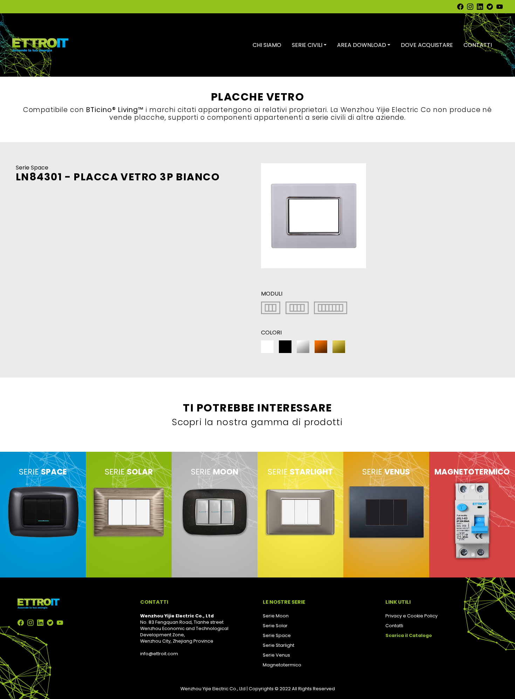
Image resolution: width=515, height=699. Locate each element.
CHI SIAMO (267, 45)
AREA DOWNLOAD (361, 45)
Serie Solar (275, 626)
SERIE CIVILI (307, 45)
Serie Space (277, 635)
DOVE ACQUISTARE (427, 45)
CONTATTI (478, 45)
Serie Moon (276, 616)
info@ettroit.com (159, 654)
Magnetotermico (282, 665)
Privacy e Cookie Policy (411, 616)
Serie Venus (276, 655)
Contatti (394, 626)
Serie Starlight (278, 645)
